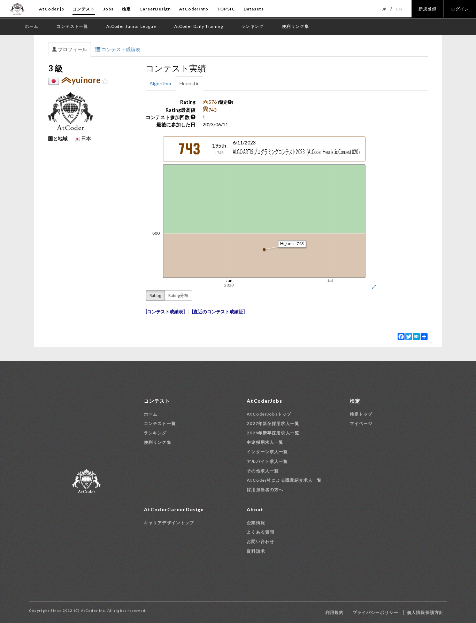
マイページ (361, 423)
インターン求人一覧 (267, 451)
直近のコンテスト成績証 (218, 311)
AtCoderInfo (194, 8)
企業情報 (256, 522)
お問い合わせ (260, 541)
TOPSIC (226, 8)
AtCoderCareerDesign (174, 509)
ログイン (460, 8)
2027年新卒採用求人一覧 (273, 423)
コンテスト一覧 (160, 423)
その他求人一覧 (263, 470)
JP (384, 8)
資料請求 (256, 551)
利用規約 (334, 612)
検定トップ (361, 414)
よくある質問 (260, 532)
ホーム (151, 414)
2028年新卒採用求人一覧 (273, 432)
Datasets (254, 8)
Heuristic (189, 83)
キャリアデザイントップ (169, 522)
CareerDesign (155, 8)
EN (399, 8)
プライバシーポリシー (375, 612)
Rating (155, 295)
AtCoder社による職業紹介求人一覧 (284, 480)
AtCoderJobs (264, 401)
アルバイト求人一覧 (267, 461)
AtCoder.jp (51, 8)
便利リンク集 (157, 442)
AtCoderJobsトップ (269, 414)
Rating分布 (178, 295)
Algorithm (160, 83)
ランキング (155, 432)
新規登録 (428, 8)
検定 (126, 8)
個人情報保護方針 (425, 612)
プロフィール (72, 49)
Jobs (108, 8)
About (255, 509)
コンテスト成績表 (120, 49)
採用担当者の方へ (265, 489)
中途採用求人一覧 (265, 442)
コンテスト (83, 8)
